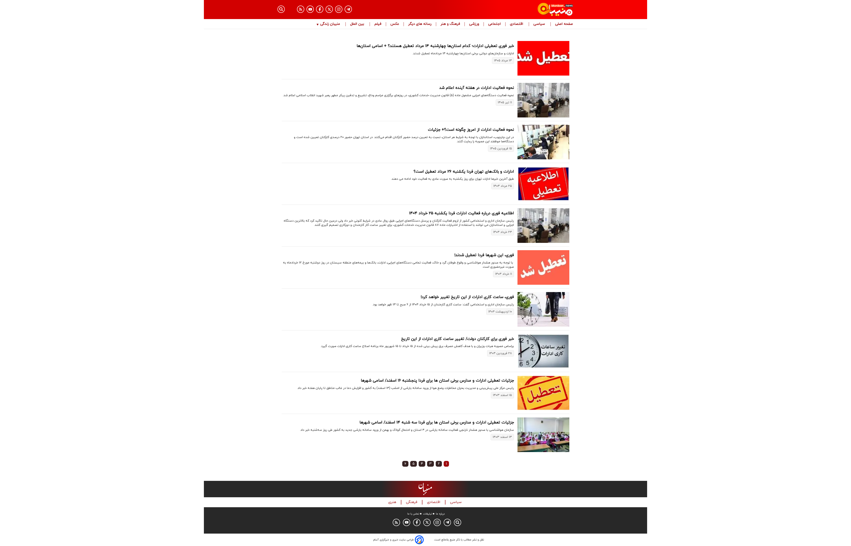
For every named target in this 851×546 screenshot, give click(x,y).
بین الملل (357, 24)
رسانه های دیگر (419, 24)
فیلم (377, 24)
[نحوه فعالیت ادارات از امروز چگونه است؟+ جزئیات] (543, 142)
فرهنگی (412, 502)
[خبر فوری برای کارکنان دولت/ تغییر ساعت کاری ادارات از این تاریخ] (543, 351)
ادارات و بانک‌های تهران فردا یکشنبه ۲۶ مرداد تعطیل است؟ (464, 171)
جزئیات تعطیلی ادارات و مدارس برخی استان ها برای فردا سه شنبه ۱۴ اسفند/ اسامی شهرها (436, 422)
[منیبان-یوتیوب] (310, 9)
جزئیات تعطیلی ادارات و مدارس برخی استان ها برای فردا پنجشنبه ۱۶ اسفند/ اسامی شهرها (437, 380)
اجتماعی (494, 24)
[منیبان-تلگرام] (348, 9)
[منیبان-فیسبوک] (319, 9)
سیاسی (539, 24)
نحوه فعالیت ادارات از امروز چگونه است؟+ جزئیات (471, 130)
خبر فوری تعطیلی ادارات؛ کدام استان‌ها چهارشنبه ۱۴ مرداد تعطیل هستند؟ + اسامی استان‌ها (435, 46)
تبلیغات (427, 514)
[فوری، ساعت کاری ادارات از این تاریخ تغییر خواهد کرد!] (543, 309)
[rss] (300, 9)
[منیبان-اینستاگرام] (338, 9)
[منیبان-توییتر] (329, 9)
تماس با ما (413, 514)
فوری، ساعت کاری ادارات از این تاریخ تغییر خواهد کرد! (467, 297)
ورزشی (474, 24)
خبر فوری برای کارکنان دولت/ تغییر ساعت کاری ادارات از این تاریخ (457, 339)
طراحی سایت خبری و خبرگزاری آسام (393, 540)
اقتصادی (517, 24)
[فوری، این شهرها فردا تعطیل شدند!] (543, 267)
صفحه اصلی (564, 24)
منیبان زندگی (330, 24)
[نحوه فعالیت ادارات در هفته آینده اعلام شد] (543, 100)
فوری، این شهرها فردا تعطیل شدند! (484, 255)
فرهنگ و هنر (450, 24)
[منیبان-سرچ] (457, 522)
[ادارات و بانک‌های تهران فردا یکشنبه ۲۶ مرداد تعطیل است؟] (543, 184)
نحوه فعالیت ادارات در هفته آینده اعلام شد (476, 88)
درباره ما (440, 514)
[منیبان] (528, 9)
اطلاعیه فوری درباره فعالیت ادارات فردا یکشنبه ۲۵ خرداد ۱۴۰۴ (461, 213)
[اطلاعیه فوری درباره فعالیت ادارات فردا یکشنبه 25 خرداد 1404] (543, 225)
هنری (392, 502)
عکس (394, 24)
